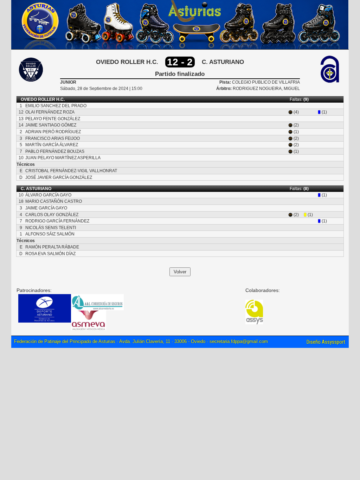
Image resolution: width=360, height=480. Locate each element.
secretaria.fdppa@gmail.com (239, 341)
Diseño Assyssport (326, 342)
